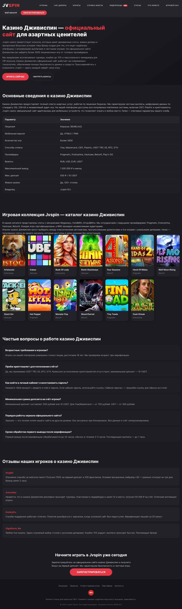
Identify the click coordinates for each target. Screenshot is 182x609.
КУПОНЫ (43, 5)
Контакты (119, 586)
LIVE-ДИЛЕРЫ (60, 5)
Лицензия (63, 586)
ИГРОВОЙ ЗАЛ (172, 5)
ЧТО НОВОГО (153, 5)
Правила (74, 586)
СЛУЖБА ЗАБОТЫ (95, 5)
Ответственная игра (90, 586)
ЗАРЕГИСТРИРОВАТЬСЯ (33, 13)
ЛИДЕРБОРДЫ (118, 5)
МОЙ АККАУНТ (11, 13)
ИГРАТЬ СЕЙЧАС (15, 76)
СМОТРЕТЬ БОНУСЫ (42, 77)
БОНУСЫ (76, 5)
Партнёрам (107, 586)
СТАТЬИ (137, 5)
